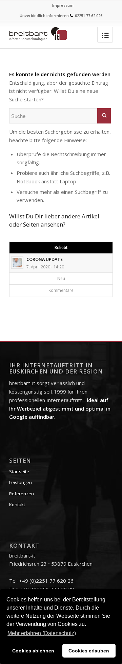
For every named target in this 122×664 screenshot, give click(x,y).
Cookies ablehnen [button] (33, 650)
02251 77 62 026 (88, 15)
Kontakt (17, 504)
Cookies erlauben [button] (88, 650)
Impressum (63, 5)
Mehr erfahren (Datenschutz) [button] (41, 633)
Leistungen (20, 482)
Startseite (19, 471)
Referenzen (21, 494)
